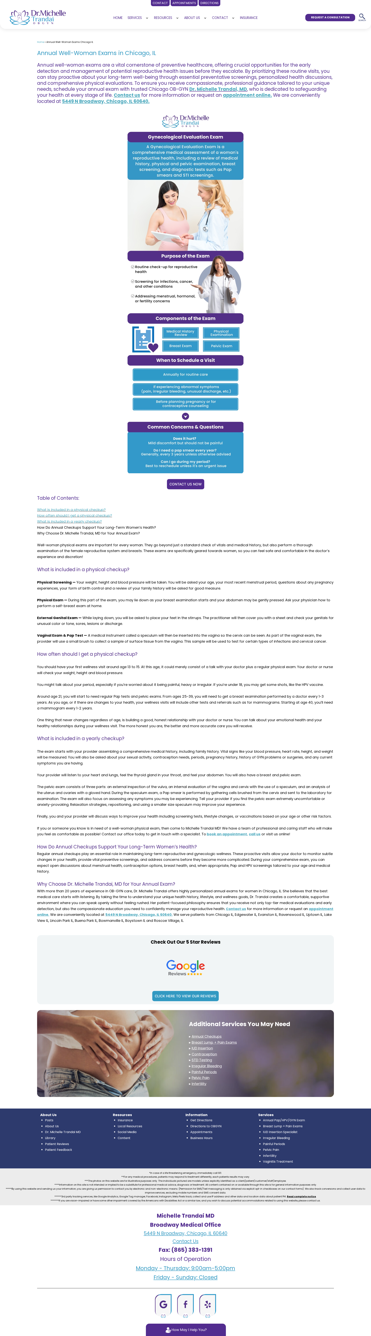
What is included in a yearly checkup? (69, 521)
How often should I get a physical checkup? (74, 515)
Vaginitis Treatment (278, 1161)
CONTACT (220, 17)
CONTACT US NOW (185, 484)
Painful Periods (274, 1144)
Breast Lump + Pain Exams (283, 1126)
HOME (118, 17)
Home (40, 42)
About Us (52, 1126)
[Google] (163, 1306)
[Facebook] (185, 1306)
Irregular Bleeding (276, 1138)
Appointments (201, 1132)
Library (50, 1138)
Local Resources (130, 1126)
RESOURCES (163, 17)
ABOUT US (192, 17)
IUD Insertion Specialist (280, 1132)
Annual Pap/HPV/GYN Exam (284, 1120)
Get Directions (201, 1120)
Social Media (127, 1132)
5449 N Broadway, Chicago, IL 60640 (185, 1233)
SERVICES (135, 17)
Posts (49, 1120)
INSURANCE (249, 17)
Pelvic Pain (271, 1150)
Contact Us (185, 1241)
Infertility (270, 1156)
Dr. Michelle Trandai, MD (218, 89)
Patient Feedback (58, 1150)
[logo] (38, 16)
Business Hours (201, 1138)
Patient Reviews (57, 1144)
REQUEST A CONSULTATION (330, 17)
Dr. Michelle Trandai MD (63, 1132)
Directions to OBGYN (205, 1126)
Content (124, 1138)
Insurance (125, 1120)
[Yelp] (207, 1306)
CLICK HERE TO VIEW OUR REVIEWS (185, 996)
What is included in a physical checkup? (71, 509)
